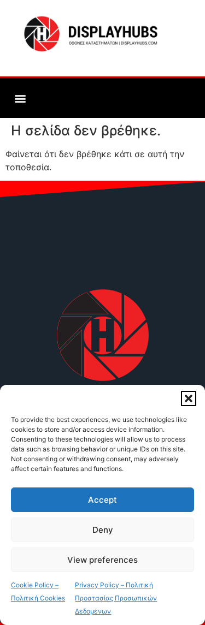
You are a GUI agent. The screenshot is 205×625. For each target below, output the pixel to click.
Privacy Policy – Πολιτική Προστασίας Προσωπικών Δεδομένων (116, 598)
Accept (102, 500)
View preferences (102, 560)
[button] (188, 398)
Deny (102, 530)
